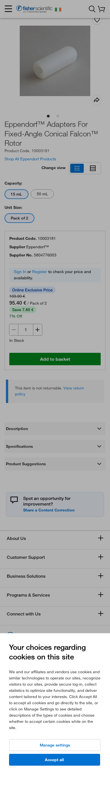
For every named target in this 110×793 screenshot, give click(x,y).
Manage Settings (55, 745)
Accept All (54, 759)
